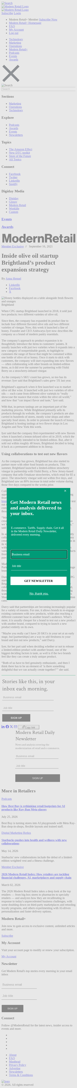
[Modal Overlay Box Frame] (38, 544)
